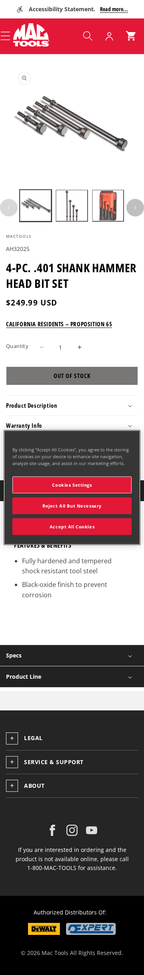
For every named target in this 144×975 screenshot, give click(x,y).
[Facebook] (52, 830)
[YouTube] (91, 830)
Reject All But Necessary (72, 506)
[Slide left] (9, 207)
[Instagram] (72, 830)
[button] (87, 36)
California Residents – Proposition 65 (59, 324)
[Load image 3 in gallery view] (108, 206)
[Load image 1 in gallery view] (36, 206)
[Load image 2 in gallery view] (72, 206)
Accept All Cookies (72, 527)
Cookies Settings (72, 485)
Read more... (114, 9)
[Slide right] (135, 207)
